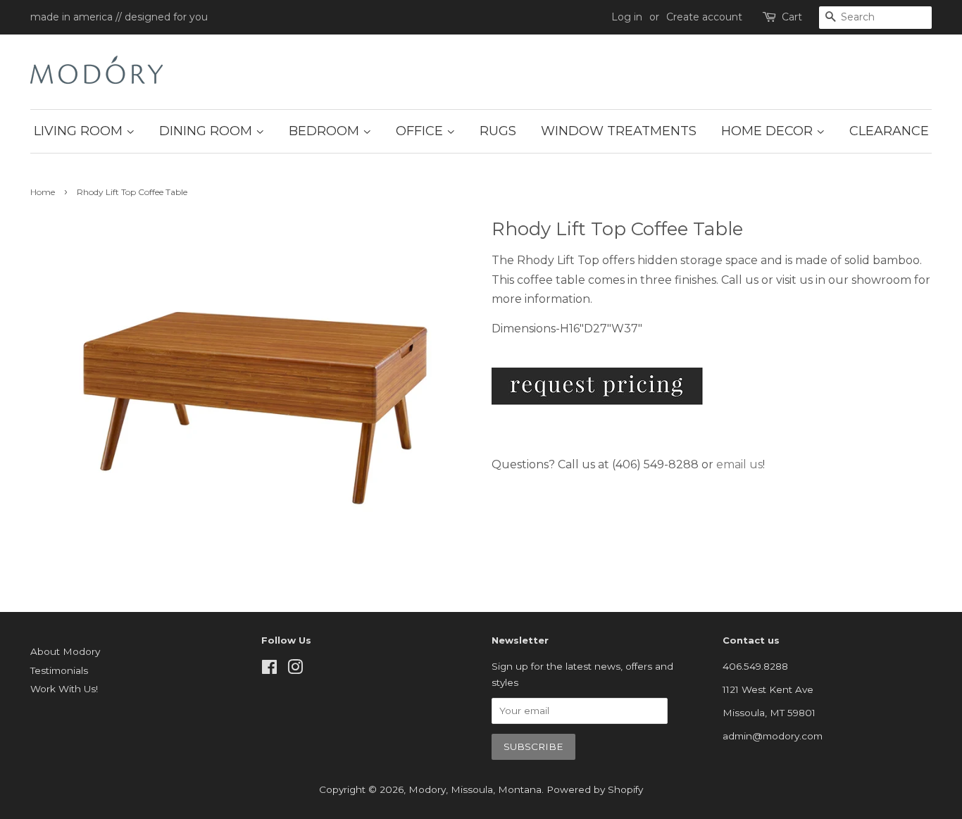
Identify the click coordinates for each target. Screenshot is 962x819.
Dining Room (207, 131)
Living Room (80, 131)
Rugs (498, 131)
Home (42, 192)
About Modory (65, 651)
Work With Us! (64, 688)
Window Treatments (618, 131)
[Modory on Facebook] (269, 669)
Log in (626, 17)
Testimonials (59, 670)
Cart (792, 17)
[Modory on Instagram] (295, 669)
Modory (427, 789)
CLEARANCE (889, 131)
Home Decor (768, 131)
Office (421, 131)
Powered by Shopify (594, 789)
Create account (704, 17)
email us (739, 464)
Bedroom (326, 131)
